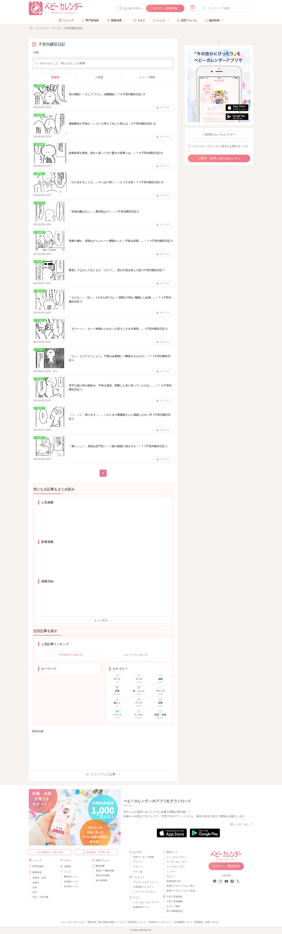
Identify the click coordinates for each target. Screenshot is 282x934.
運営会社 (92, 922)
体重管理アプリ (141, 907)
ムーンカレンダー (176, 857)
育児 (34, 892)
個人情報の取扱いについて (112, 922)
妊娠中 (35, 882)
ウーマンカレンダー (177, 861)
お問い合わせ (212, 922)
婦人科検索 (101, 880)
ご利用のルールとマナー (219, 134)
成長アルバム (189, 20)
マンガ (56, 28)
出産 (34, 887)
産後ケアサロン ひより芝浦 (180, 890)
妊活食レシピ (71, 886)
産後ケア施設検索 (105, 870)
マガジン (137, 866)
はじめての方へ (132, 8)
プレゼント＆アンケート (145, 882)
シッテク (171, 871)
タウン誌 (137, 871)
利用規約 (198, 922)
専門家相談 (92, 20)
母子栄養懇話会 (175, 911)
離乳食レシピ (71, 876)
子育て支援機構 (175, 901)
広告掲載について (183, 922)
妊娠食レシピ (71, 881)
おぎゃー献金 (173, 906)
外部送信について (136, 922)
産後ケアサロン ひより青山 (180, 886)
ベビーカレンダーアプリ (145, 902)
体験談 (67, 866)
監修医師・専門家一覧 (98, 852)
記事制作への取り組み (52, 852)
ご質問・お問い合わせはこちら (218, 158)
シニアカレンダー (176, 866)
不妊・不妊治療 (40, 897)
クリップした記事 (103, 774)
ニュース (68, 20)
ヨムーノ (171, 876)
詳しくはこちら (239, 824)
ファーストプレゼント (144, 891)
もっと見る (101, 620)
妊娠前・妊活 (39, 877)
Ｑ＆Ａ (141, 20)
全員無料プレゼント (143, 887)
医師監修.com (174, 881)
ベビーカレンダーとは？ (73, 922)
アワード (137, 861)
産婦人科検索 (103, 875)
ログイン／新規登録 (165, 8)
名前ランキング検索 (143, 857)
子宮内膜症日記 (73, 28)
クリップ (164, 107)
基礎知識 (116, 20)
